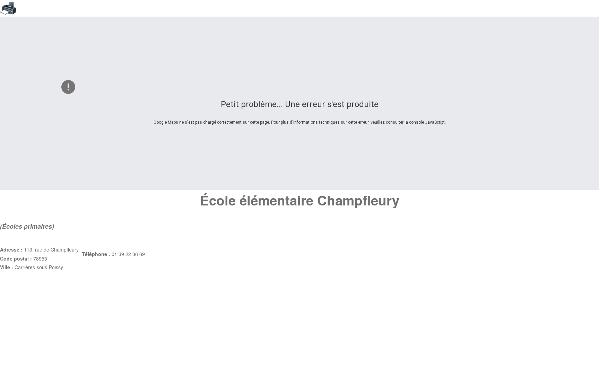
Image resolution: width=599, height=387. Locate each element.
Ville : (7, 267)
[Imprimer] (299, 8)
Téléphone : (97, 253)
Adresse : (12, 249)
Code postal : (16, 258)
